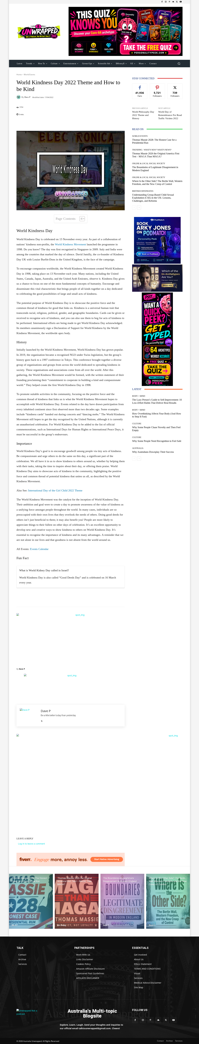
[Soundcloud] (173, 2)
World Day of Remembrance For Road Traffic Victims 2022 (170, 115)
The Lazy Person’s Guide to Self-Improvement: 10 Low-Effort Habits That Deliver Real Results (157, 401)
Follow (157, 86)
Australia (137, 448)
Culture (136, 424)
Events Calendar (39, 549)
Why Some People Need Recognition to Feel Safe (156, 441)
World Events (29, 74)
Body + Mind (138, 396)
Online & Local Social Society (148, 163)
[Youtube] (181, 2)
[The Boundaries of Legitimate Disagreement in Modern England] (122, 901)
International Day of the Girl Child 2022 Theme (55, 490)
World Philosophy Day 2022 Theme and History (143, 115)
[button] (179, 63)
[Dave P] (18, 97)
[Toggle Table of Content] (80, 218)
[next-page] (139, 207)
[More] (90, 123)
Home (19, 74)
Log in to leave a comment (31, 843)
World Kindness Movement (70, 244)
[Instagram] (166, 2)
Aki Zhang (61, 925)
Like (140, 86)
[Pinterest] (169, 2)
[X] (177, 2)
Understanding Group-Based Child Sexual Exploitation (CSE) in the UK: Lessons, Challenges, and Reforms (153, 197)
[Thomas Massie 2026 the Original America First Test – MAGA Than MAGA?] (77, 901)
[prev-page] (134, 207)
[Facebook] (162, 2)
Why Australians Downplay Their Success (153, 452)
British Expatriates (142, 191)
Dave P (27, 97)
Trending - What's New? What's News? (151, 150)
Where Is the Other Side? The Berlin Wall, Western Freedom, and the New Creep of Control (157, 182)
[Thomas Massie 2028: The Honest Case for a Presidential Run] (31, 901)
